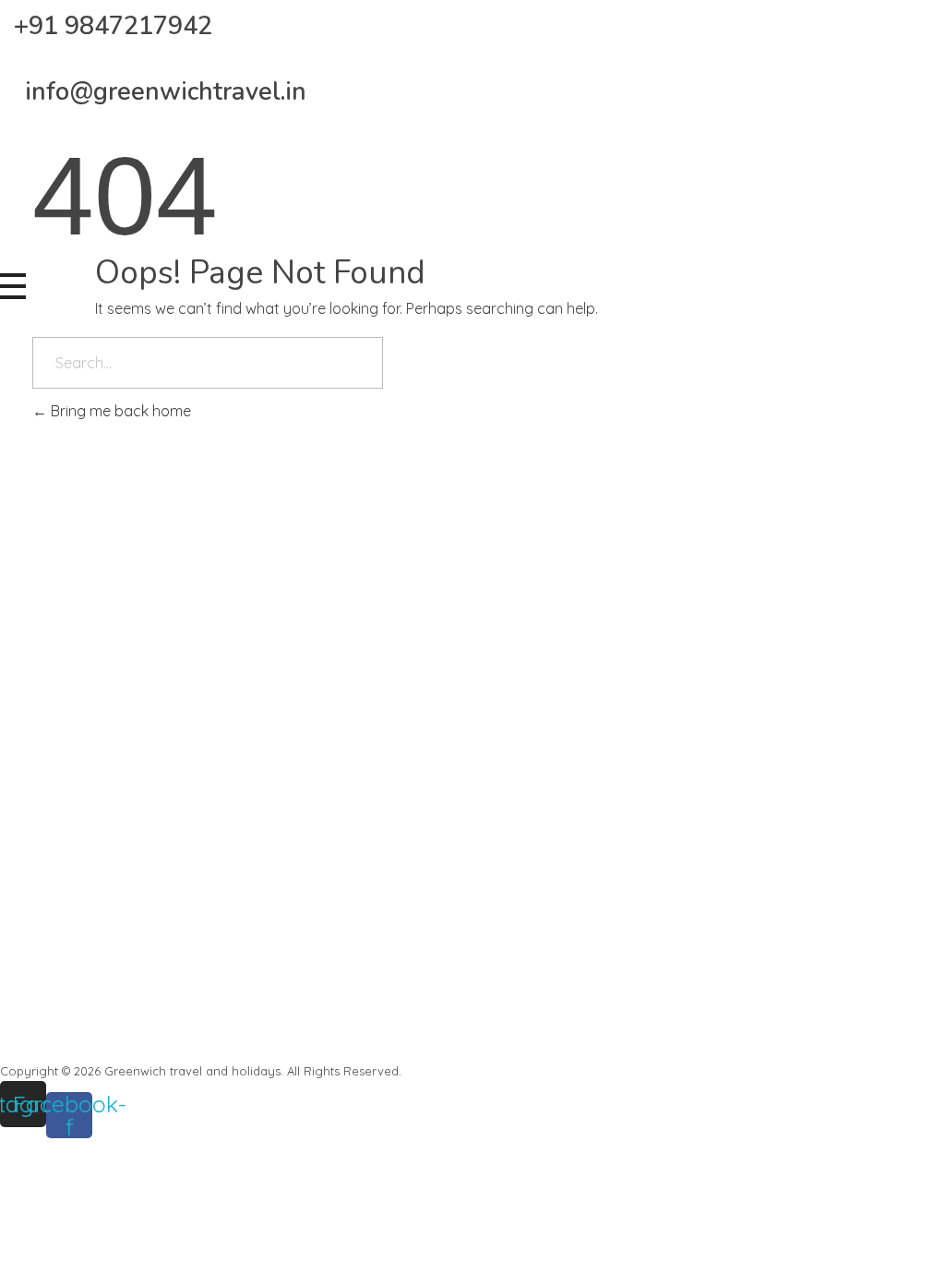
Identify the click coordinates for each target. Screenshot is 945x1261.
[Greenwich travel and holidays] (138, 198)
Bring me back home (119, 411)
